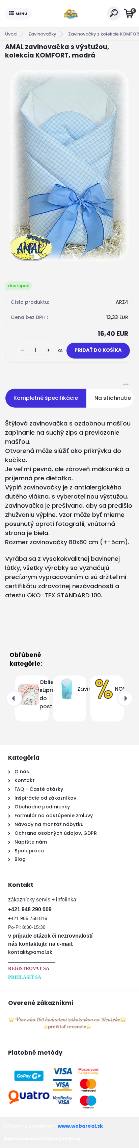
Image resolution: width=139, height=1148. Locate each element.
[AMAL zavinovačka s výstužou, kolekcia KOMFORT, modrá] (69, 165)
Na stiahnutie (112, 398)
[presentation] (13, 698)
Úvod (11, 34)
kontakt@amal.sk (30, 952)
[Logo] (69, 13)
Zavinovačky (42, 34)
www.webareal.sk (80, 1126)
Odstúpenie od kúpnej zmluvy (42, 1138)
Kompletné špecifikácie (45, 398)
